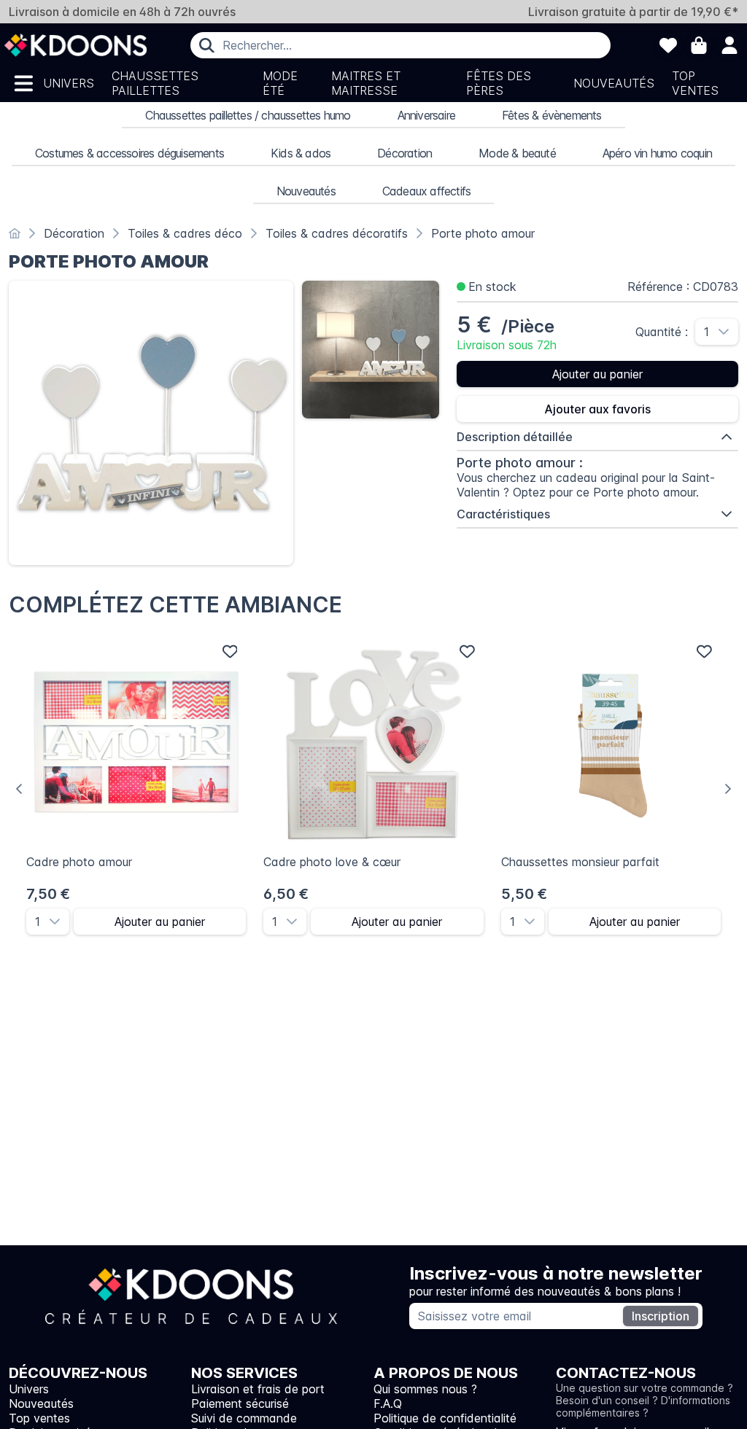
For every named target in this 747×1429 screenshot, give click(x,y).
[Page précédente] (19, 789)
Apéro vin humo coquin (657, 153)
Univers (68, 83)
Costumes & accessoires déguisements (129, 153)
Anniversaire (426, 115)
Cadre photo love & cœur (331, 861)
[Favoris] (668, 45)
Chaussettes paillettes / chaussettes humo (247, 115)
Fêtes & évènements (552, 115)
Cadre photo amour (79, 861)
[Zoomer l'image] (151, 423)
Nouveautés (613, 83)
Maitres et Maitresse (365, 83)
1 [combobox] (706, 331)
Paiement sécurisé (240, 1403)
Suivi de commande (244, 1418)
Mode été (280, 83)
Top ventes (695, 83)
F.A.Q (388, 1403)
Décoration (404, 153)
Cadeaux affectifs (426, 191)
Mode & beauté (517, 153)
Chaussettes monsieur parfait (580, 861)
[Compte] (729, 45)
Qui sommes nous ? (425, 1389)
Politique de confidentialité (445, 1418)
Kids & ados (300, 153)
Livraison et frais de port (258, 1389)
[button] (728, 332)
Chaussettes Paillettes (155, 83)
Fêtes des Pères (498, 83)
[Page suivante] (728, 789)
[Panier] (699, 45)
